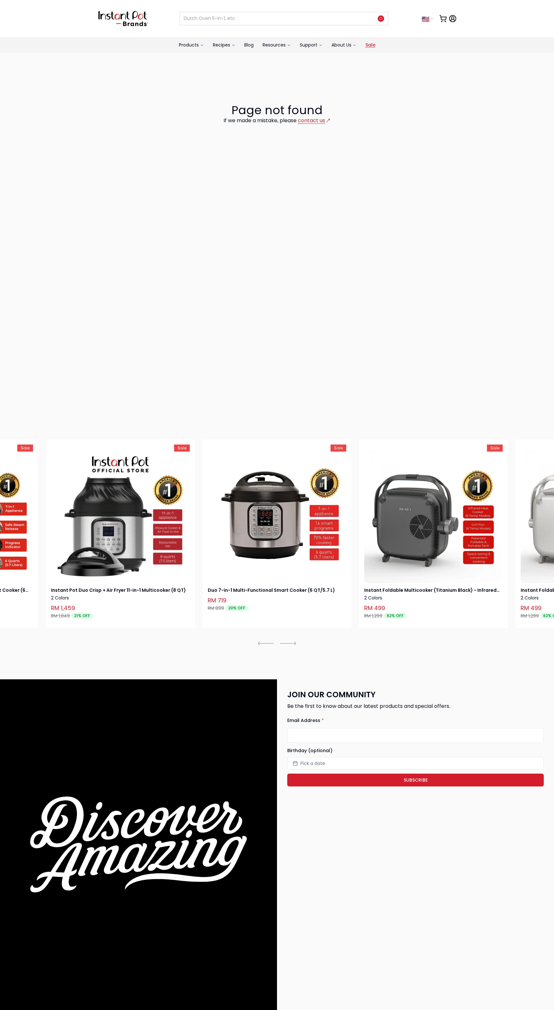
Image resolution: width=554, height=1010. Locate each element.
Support (308, 45)
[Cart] (443, 18)
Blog (249, 45)
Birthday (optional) (309, 750)
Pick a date (312, 763)
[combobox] (428, 18)
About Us (341, 45)
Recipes (221, 45)
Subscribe (416, 780)
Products (189, 45)
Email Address (305, 720)
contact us (311, 120)
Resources (274, 45)
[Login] (453, 18)
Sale (370, 45)
